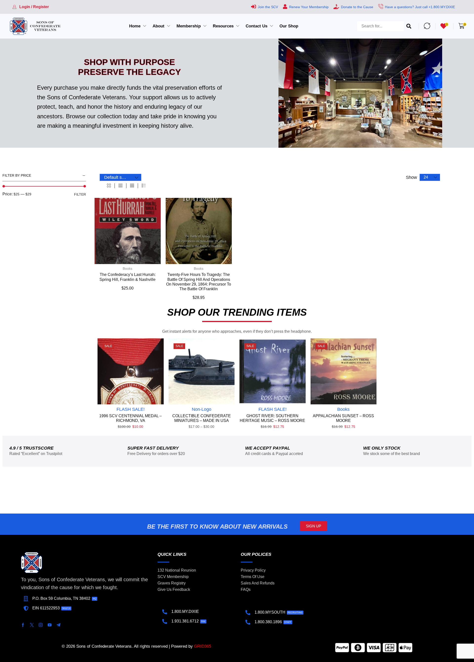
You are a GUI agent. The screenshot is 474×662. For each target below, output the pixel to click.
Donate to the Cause (357, 7)
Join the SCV (268, 7)
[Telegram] (58, 625)
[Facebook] (23, 625)
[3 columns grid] (120, 185)
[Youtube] (50, 625)
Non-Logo (201, 409)
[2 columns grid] (108, 185)
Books (127, 268)
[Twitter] (32, 625)
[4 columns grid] (132, 185)
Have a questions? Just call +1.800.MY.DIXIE (420, 7)
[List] (143, 185)
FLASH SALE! (131, 409)
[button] (30, 7)
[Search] (409, 26)
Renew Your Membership (309, 7)
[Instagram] (41, 625)
